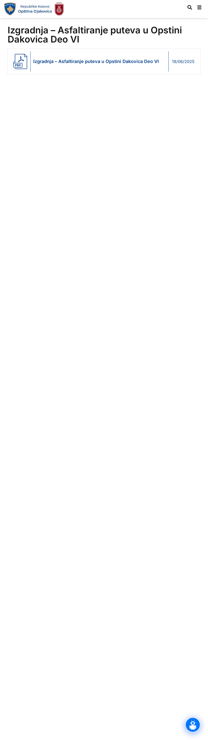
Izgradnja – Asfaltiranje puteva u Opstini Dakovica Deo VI (96, 61)
